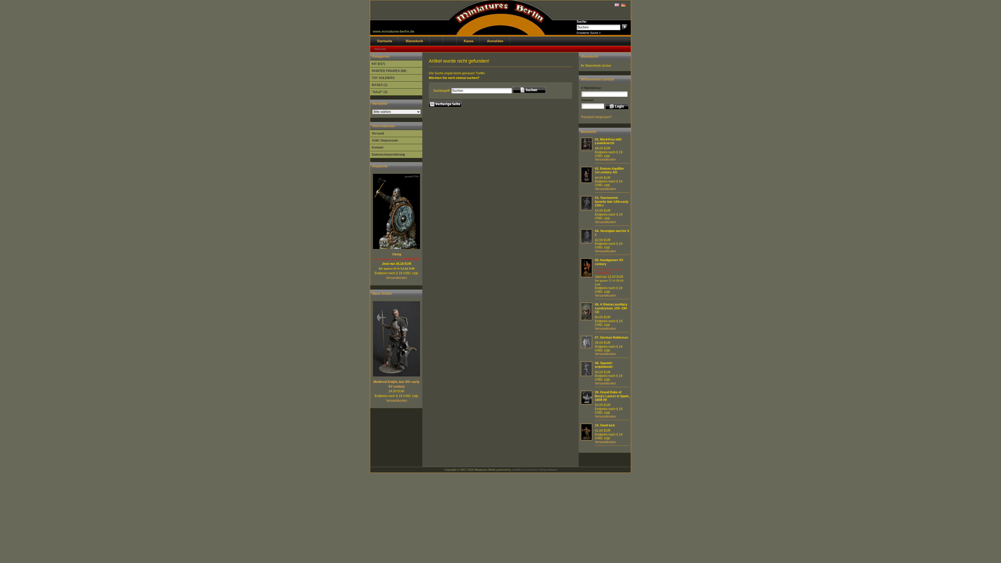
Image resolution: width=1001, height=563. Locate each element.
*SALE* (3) (379, 92)
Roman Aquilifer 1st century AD (609, 170)
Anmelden (495, 41)
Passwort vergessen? (596, 117)
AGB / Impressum (385, 140)
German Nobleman (614, 337)
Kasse (468, 41)
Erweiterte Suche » (589, 32)
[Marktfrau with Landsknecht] (586, 150)
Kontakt (377, 147)
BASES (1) (379, 85)
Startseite (384, 41)
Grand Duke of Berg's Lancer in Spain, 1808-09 (612, 396)
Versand (378, 133)
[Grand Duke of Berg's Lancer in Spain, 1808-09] (586, 403)
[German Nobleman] (586, 347)
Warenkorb (414, 41)
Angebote (380, 166)
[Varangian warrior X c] (586, 242)
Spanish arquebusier (604, 365)
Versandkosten (396, 278)
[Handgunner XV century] (586, 276)
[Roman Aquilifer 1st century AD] (586, 182)
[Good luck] (586, 439)
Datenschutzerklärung (388, 154)
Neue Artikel (382, 294)
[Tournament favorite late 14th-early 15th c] (586, 209)
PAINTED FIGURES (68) (389, 71)
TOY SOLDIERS (383, 78)
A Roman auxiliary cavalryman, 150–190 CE (611, 308)
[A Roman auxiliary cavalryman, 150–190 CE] (586, 319)
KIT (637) (378, 64)
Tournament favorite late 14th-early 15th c (611, 201)
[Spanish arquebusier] (586, 375)
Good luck (607, 425)
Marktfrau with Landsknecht (608, 141)
